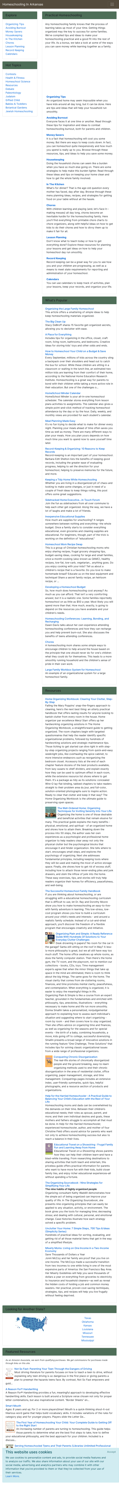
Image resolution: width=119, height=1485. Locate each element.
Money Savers (55, 134)
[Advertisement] (79, 71)
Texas (87, 1318)
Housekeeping (55, 159)
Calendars (52, 279)
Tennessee (88, 1336)
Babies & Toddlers (16, 103)
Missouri (88, 1332)
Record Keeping (56, 258)
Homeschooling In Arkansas (22, 4)
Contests (11, 74)
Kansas (88, 1325)
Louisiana (87, 1329)
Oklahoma (88, 1321)
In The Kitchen (55, 184)
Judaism (10, 96)
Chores (50, 205)
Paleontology (13, 92)
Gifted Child (13, 100)
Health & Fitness (15, 77)
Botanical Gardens (16, 107)
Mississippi (87, 1340)
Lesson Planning (56, 237)
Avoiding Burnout (57, 117)
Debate (10, 88)
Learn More (12, 1476)
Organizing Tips (56, 96)
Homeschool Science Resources (18, 83)
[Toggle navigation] (112, 4)
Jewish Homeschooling (19, 111)
